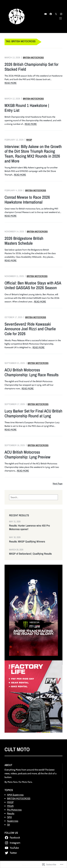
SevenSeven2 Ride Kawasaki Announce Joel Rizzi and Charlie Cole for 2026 (30, 329)
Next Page (57, 483)
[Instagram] (61, 14)
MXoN (10, 805)
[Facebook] (50, 14)
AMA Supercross (15, 794)
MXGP (29, 139)
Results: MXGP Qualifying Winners (27, 541)
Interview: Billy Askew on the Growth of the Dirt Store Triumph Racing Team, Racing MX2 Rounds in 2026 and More (33, 153)
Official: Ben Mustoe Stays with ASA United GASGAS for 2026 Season (33, 285)
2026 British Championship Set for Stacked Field (31, 66)
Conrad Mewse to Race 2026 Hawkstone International (27, 199)
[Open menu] (60, 18)
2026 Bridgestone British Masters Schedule (24, 240)
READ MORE (11, 83)
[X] (56, 14)
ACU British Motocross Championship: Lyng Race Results (32, 372)
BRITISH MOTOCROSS (33, 57)
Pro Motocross (14, 809)
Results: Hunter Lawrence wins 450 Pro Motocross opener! (29, 527)
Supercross (12, 820)
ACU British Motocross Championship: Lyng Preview (27, 454)
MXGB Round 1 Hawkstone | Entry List (27, 108)
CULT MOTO (17, 749)
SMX (9, 817)
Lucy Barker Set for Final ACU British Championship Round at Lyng (33, 413)
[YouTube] (45, 14)
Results (10, 813)
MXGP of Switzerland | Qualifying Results (30, 553)
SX (8, 824)
